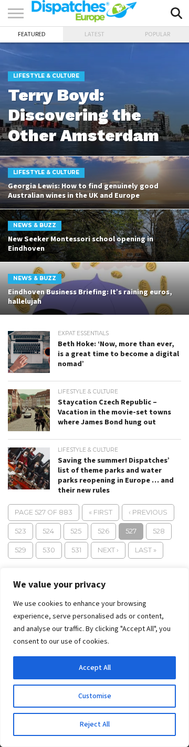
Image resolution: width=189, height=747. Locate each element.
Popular (157, 34)
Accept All (95, 668)
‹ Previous (148, 512)
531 (76, 550)
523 (20, 531)
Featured (32, 34)
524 (48, 531)
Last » (145, 550)
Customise (94, 696)
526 (103, 531)
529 (20, 550)
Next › (108, 550)
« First (100, 512)
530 (49, 550)
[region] (94, 657)
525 (75, 531)
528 (159, 531)
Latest (94, 34)
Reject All (95, 724)
